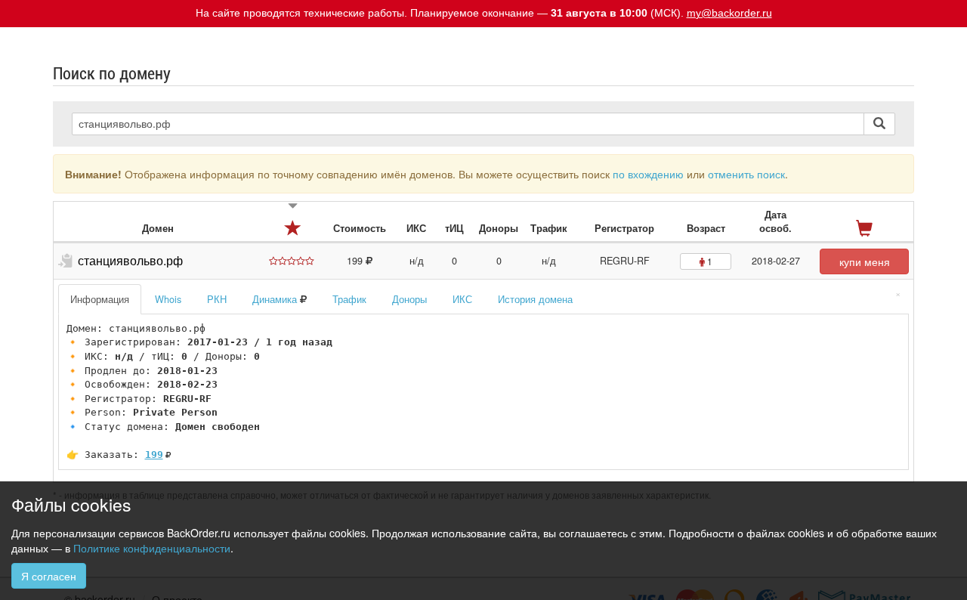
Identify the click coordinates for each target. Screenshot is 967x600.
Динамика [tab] (276, 299)
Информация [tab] (99, 299)
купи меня (864, 261)
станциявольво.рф (130, 260)
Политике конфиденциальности (151, 547)
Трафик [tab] (349, 299)
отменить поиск (746, 173)
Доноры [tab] (409, 299)
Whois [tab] (168, 299)
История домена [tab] (535, 299)
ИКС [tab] (462, 299)
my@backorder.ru (729, 13)
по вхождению (648, 173)
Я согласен (48, 575)
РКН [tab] (217, 299)
